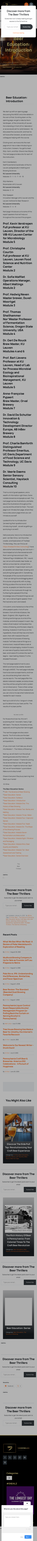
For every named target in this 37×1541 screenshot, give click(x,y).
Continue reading (18, 33)
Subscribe (26, 27)
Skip (21, 1537)
